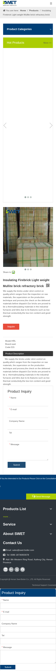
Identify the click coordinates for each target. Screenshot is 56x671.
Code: (8, 347)
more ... (6, 516)
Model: (8, 341)
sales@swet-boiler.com (23, 550)
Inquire (11, 326)
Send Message (42, 496)
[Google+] (11, 569)
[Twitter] (16, 569)
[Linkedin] (5, 569)
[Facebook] (22, 569)
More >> (47, 43)
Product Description (14, 353)
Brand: (8, 344)
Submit (16, 465)
